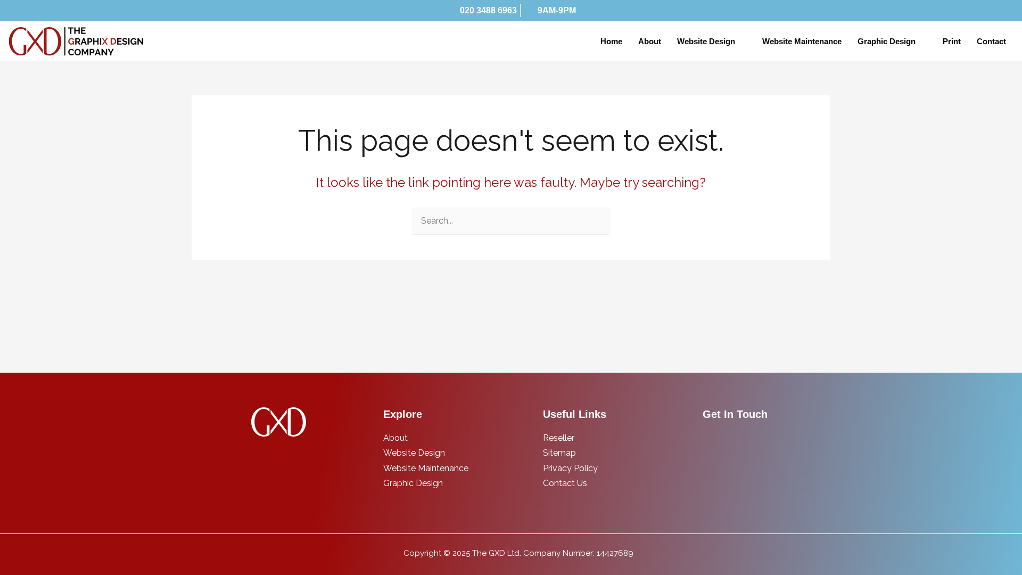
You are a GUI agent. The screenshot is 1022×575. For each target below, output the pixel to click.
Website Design (706, 41)
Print (952, 41)
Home (611, 41)
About (649, 41)
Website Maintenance (802, 41)
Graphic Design (887, 41)
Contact (991, 41)
